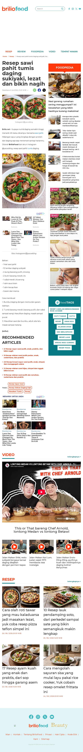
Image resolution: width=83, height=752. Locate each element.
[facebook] (69, 9)
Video (52, 51)
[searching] (62, 9)
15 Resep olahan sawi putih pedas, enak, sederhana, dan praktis (21, 356)
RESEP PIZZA (64, 348)
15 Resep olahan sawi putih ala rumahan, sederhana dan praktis (21, 376)
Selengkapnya (73, 457)
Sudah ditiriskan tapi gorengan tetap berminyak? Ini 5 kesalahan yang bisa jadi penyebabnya (70, 177)
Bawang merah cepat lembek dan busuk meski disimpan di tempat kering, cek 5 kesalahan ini (71, 147)
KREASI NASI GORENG (64, 343)
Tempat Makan (69, 51)
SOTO (72, 316)
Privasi (48, 734)
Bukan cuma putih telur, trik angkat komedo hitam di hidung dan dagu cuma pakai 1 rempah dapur (64, 287)
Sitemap (45, 739)
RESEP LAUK (64, 337)
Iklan (8, 734)
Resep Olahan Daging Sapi (20, 388)
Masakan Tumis (15, 391)
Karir (36, 739)
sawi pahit (39, 133)
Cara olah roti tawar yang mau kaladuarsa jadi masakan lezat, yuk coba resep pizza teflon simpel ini (20, 619)
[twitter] (76, 9)
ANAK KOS (69, 321)
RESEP (58, 321)
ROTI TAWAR (60, 316)
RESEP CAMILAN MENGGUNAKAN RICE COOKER (64, 310)
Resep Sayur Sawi (16, 384)
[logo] (15, 9)
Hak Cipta (60, 734)
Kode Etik (72, 734)
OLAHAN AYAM (64, 327)
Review (21, 51)
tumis (30, 148)
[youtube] (80, 9)
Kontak (16, 734)
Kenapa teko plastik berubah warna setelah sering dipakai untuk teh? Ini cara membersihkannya (71, 121)
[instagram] (73, 9)
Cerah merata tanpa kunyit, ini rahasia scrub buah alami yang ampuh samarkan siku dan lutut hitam (63, 260)
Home (5, 56)
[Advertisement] (41, 33)
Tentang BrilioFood (33, 734)
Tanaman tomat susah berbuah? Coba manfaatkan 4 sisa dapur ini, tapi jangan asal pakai (64, 233)
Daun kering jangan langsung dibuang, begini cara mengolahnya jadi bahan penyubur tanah (64, 207)
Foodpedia (37, 51)
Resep (8, 51)
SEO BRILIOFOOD (64, 332)
